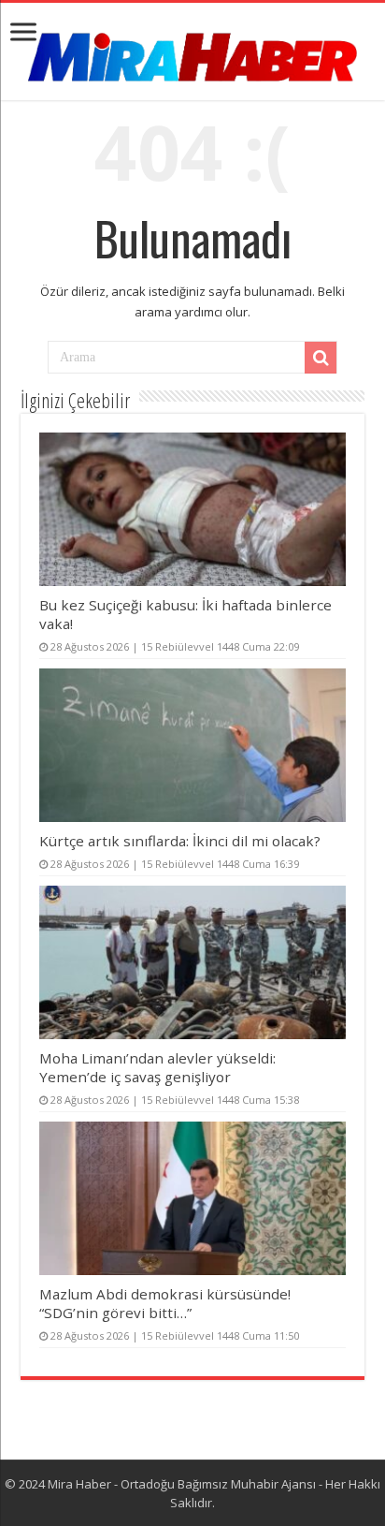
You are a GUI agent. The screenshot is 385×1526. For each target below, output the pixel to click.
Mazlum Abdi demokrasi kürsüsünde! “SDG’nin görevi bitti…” (165, 1303)
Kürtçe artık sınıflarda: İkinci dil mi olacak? (180, 840)
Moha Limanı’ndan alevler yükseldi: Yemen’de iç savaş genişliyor (157, 1067)
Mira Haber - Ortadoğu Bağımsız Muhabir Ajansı (182, 1483)
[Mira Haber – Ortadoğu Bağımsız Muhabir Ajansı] (192, 51)
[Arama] (320, 358)
